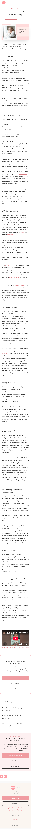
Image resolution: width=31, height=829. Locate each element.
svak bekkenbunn (10, 265)
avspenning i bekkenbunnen (15, 288)
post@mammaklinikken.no (15, 823)
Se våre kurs (14, 803)
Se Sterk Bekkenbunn (14, 678)
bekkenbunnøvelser (14, 277)
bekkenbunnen (23, 174)
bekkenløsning (6, 353)
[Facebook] (22, 809)
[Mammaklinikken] (6, 2)
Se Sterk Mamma (14, 683)
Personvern (21, 825)
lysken (22, 232)
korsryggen (10, 234)
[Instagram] (8, 809)
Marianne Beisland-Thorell (11, 19)
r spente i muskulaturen (20, 285)
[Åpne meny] (27, 2)
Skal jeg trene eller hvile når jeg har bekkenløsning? (12, 724)
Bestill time (14, 798)
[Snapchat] (13, 809)
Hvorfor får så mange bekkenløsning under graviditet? (12, 717)
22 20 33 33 (15, 819)
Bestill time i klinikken (14, 689)
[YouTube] (17, 809)
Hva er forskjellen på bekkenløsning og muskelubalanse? (13, 709)
